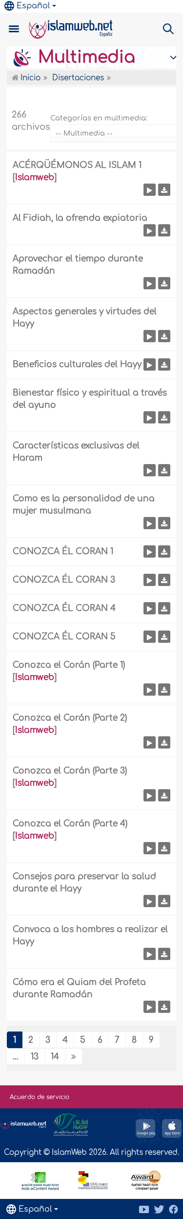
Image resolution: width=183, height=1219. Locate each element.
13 (35, 1056)
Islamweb (34, 177)
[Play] (149, 190)
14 (55, 1056)
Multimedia (84, 57)
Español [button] (33, 5)
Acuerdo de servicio (39, 1097)
